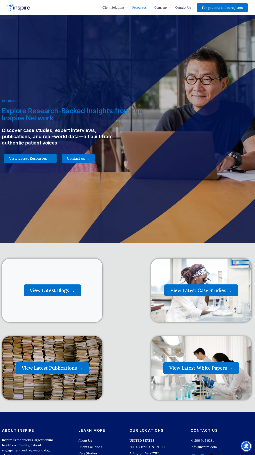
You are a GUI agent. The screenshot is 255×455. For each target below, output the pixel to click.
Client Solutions (113, 7)
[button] (126, 8)
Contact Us (183, 7)
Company (161, 7)
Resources (139, 7)
